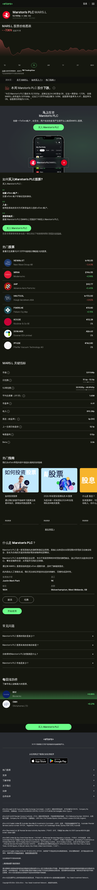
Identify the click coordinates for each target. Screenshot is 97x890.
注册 (3, 71)
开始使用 (12, 611)
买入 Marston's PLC (48, 127)
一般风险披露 (7, 863)
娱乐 (10, 599)
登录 (85, 4)
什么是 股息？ (88, 496)
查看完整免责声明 (31, 853)
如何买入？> (37, 80)
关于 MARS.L (22, 80)
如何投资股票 (11, 496)
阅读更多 (8, 521)
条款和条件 (20, 853)
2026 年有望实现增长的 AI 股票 (58, 496)
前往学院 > (50, 530)
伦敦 (26, 599)
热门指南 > (50, 80)
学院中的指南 (55, 234)
